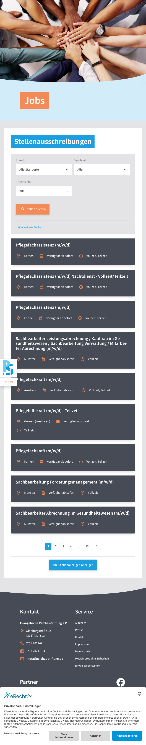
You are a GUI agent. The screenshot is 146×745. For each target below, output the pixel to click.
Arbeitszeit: (23, 182)
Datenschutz (82, 651)
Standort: (22, 160)
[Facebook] (120, 682)
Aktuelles (80, 623)
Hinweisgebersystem (87, 666)
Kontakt (80, 637)
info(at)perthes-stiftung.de (44, 658)
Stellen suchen (35, 209)
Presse (79, 630)
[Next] (96, 546)
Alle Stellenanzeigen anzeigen (73, 565)
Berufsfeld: (81, 160)
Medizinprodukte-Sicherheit (92, 659)
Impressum (82, 644)
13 (87, 546)
